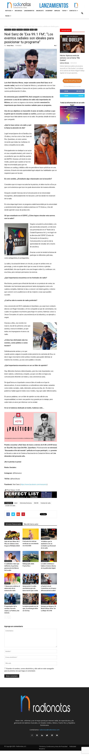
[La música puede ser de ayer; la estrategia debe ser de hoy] (31, 598)
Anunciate (40, 10)
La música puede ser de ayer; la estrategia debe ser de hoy (30, 608)
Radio (31, 29)
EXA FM (36, 503)
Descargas (18, 10)
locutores (26, 29)
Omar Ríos (10, 45)
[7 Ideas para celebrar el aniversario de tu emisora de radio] (12, 578)
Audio (13, 29)
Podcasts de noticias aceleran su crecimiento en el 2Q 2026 (30, 544)
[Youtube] (57, 735)
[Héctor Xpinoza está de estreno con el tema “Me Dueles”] (72, 44)
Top (36, 29)
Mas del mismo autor (31, 524)
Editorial (7, 583)
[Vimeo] (52, 735)
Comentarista (45, 538)
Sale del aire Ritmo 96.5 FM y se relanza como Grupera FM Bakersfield (12, 544)
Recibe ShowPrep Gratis (72, 81)
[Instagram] (37, 735)
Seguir (80, 95)
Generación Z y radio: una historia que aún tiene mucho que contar (30, 588)
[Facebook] (32, 735)
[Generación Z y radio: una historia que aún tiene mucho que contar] (31, 578)
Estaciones (45, 603)
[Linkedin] (42, 735)
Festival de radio (46, 503)
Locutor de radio (10, 505)
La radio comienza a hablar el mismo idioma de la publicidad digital (48, 566)
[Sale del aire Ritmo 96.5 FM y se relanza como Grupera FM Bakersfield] (12, 534)
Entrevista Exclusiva (26, 503)
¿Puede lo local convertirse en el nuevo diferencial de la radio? (48, 588)
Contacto (72, 10)
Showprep (48, 10)
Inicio (6, 26)
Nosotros (42, 749)
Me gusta (80, 91)
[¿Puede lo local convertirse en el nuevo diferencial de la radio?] (49, 578)
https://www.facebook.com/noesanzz (34, 484)
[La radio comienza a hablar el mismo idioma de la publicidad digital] (49, 556)
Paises (7, 16)
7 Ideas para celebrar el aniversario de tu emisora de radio (12, 588)
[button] (82, 13)
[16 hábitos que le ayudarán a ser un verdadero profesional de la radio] (49, 534)
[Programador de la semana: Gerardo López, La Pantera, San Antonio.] (12, 598)
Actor (16, 503)
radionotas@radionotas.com (49, 730)
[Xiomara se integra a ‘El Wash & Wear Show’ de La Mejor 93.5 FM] (49, 598)
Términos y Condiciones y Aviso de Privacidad (53, 746)
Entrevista (19, 29)
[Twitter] (47, 735)
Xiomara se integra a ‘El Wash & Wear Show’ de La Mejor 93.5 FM (48, 608)
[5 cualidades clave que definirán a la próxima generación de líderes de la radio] (12, 556)
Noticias (8, 10)
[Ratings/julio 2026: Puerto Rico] (31, 556)
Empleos (57, 10)
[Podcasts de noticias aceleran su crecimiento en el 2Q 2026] (31, 534)
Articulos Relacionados (13, 524)
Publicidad (72, 746)
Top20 (64, 10)
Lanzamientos (29, 10)
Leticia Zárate (64, 63)
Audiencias (7, 29)
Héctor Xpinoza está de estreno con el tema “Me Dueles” (70, 57)
